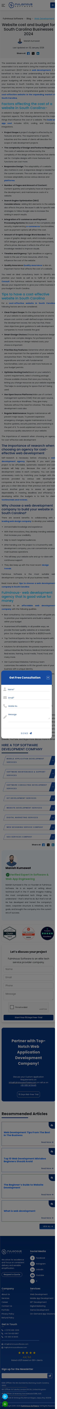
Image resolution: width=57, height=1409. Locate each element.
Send (25, 733)
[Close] (48, 677)
